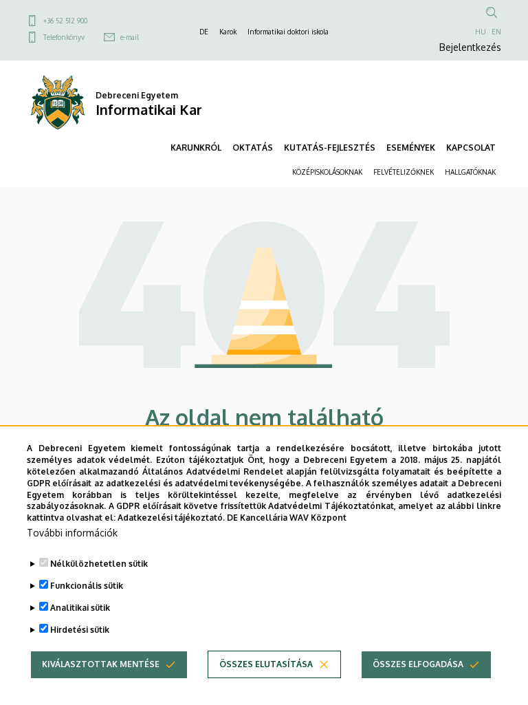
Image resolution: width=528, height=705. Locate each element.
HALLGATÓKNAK (470, 172)
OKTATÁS (252, 147)
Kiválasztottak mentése (101, 664)
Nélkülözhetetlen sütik (99, 563)
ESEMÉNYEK (410, 147)
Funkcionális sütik (86, 586)
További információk (72, 533)
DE (203, 32)
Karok (227, 32)
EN (496, 32)
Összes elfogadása (418, 664)
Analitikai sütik (80, 608)
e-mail (129, 37)
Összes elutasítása (266, 664)
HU (480, 32)
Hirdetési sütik (79, 630)
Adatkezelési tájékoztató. (171, 517)
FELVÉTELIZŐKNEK (403, 172)
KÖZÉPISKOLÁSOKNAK (327, 172)
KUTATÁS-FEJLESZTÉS (329, 147)
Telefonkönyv (64, 37)
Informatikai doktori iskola (288, 32)
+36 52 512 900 (65, 21)
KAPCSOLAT (471, 147)
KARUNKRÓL (195, 147)
